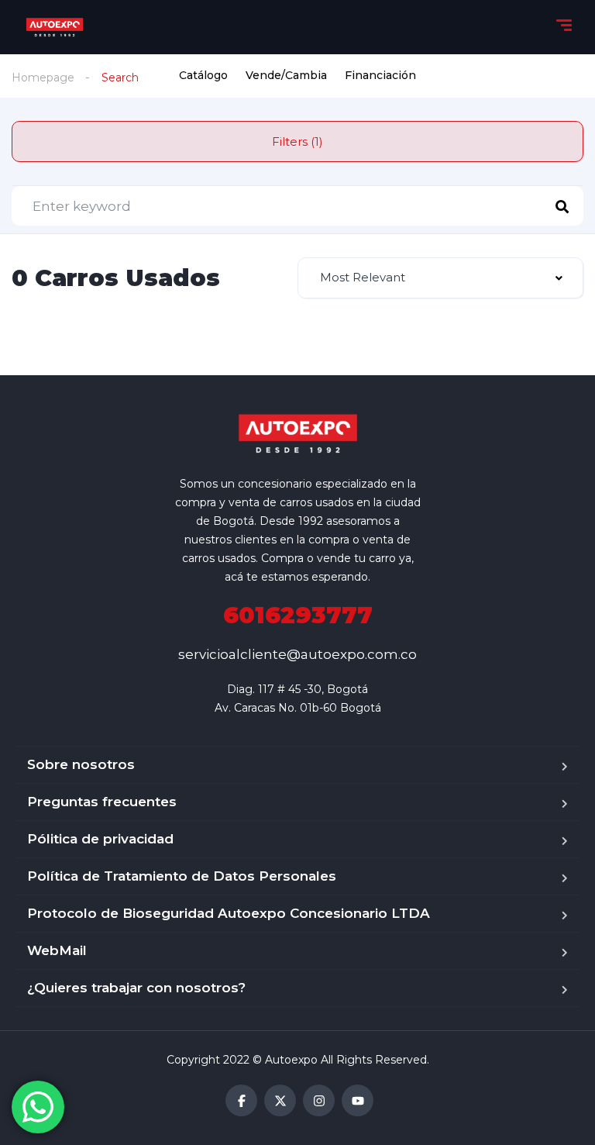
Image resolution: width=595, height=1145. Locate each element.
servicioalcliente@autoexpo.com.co (297, 654)
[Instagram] (319, 1100)
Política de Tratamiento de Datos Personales (181, 876)
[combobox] (440, 277)
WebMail (57, 950)
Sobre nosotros (81, 764)
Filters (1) (297, 141)
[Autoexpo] (55, 27)
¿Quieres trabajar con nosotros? (136, 987)
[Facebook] (241, 1100)
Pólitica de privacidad (100, 839)
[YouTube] (357, 1100)
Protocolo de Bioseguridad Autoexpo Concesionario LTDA (228, 913)
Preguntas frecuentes (102, 801)
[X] (280, 1100)
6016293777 (298, 615)
